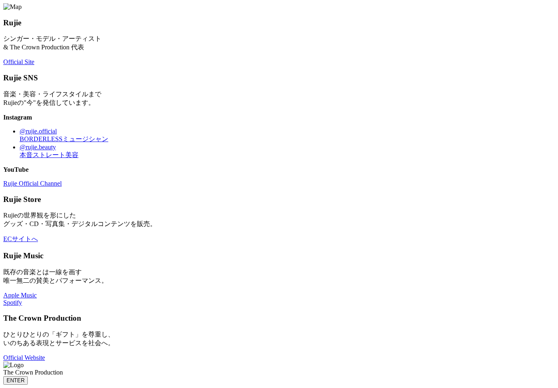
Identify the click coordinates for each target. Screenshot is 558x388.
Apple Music (20, 295)
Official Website (24, 357)
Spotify (12, 302)
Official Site (18, 61)
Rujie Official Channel (32, 183)
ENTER (16, 380)
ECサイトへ (20, 238)
